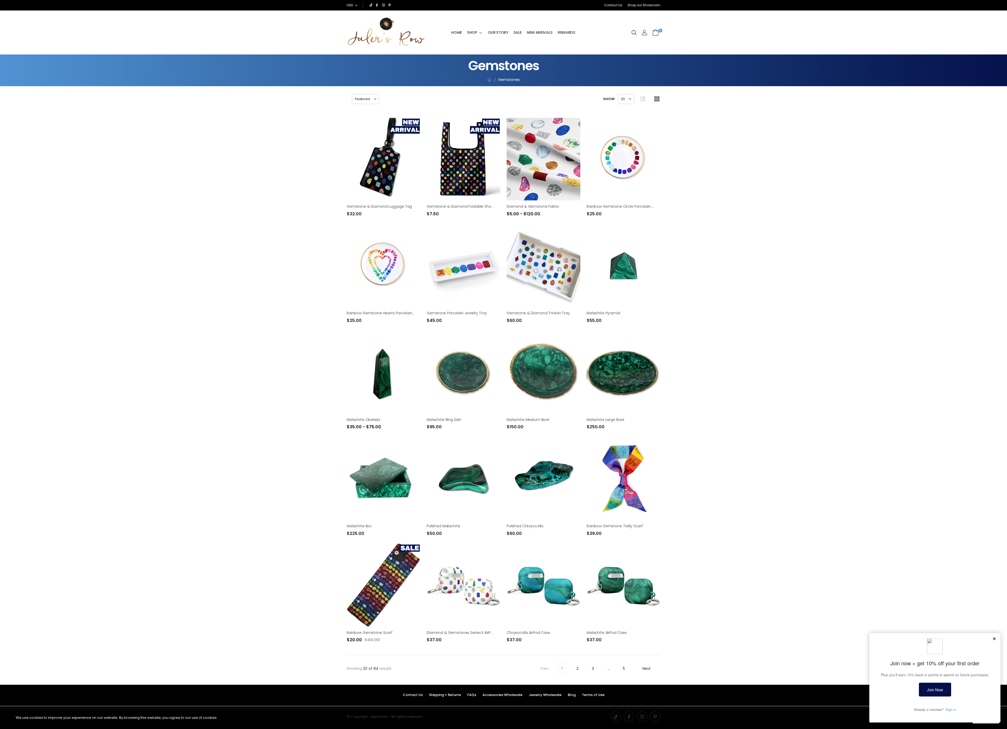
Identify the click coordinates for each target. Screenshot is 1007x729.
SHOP (472, 32)
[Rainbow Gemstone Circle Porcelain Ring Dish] (623, 159)
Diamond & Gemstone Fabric (533, 206)
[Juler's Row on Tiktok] (371, 5)
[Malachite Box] (383, 478)
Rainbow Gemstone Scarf (370, 632)
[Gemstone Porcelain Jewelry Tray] (463, 265)
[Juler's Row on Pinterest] (390, 5)
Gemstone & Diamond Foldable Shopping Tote (469, 206)
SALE (517, 32)
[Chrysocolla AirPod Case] (543, 585)
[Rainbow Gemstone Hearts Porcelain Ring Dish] (383, 265)
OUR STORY (498, 32)
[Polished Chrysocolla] (543, 478)
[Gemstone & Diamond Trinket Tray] (543, 265)
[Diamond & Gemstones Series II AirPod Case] (463, 585)
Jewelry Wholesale (545, 694)
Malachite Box (359, 526)
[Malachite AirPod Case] (623, 585)
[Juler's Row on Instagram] (384, 5)
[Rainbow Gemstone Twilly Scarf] (623, 478)
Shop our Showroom (644, 5)
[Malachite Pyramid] (623, 265)
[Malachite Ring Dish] (463, 372)
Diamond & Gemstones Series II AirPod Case (466, 632)
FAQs (471, 694)
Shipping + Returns (445, 694)
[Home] (489, 80)
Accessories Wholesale (502, 694)
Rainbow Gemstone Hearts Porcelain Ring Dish (388, 313)
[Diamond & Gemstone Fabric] (543, 159)
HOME (456, 32)
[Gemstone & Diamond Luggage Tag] (383, 159)
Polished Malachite (443, 526)
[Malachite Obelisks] (383, 372)
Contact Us (613, 5)
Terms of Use (593, 694)
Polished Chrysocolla (525, 526)
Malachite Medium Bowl (528, 419)
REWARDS (566, 32)
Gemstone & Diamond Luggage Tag (379, 206)
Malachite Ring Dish (444, 419)
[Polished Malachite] (463, 478)
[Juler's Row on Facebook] (377, 5)
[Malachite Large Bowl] (623, 372)
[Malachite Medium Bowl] (543, 372)
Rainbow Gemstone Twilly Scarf (615, 526)
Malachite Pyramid (603, 313)
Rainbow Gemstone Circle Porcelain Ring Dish (627, 206)
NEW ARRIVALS (540, 32)
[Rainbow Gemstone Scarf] (383, 585)
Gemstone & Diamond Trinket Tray (538, 313)
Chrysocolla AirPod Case (528, 632)
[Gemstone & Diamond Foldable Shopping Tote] (463, 159)
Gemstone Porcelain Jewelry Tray (457, 313)
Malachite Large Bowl (605, 419)
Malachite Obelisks (363, 419)
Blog (572, 694)
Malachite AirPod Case (607, 632)
